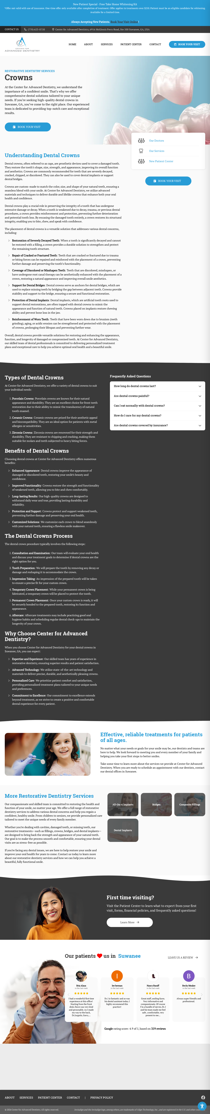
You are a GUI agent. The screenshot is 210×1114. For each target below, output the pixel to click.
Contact (155, 44)
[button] (68, 994)
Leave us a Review (180, 957)
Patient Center (131, 44)
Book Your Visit (189, 44)
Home (72, 44)
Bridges (156, 804)
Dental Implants (123, 830)
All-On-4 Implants (123, 804)
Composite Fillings (189, 804)
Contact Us (12, 29)
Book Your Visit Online (124, 22)
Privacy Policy (101, 1097)
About (88, 44)
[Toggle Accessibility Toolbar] (202, 1106)
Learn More (127, 922)
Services (107, 44)
